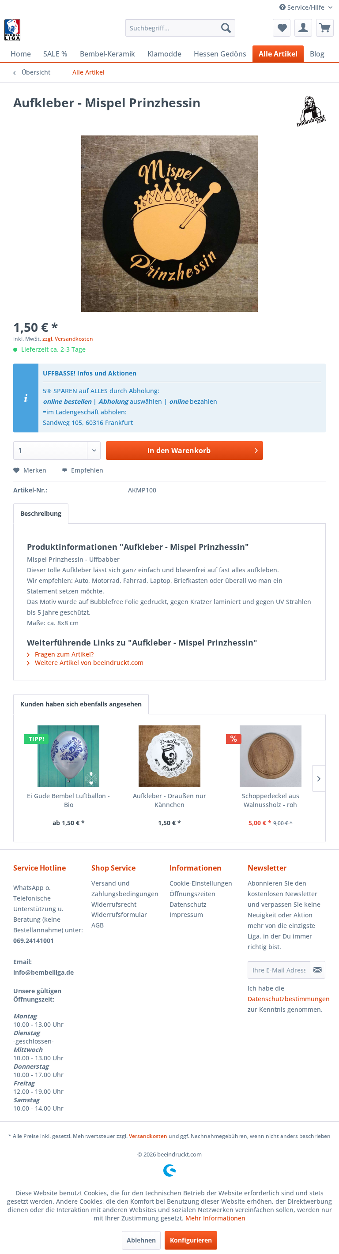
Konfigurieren (191, 1240)
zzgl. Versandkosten (67, 338)
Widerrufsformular (119, 914)
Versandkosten (148, 1136)
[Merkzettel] (281, 28)
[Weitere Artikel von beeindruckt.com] (311, 111)
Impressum (186, 914)
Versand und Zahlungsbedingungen (124, 888)
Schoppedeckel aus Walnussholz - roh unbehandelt (270, 800)
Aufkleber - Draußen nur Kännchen (169, 800)
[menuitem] (180, 28)
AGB (97, 925)
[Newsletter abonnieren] (317, 970)
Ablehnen (141, 1240)
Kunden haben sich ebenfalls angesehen (81, 704)
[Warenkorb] (325, 28)
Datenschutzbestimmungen (289, 999)
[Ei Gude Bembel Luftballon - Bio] (69, 756)
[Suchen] (226, 28)
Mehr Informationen (215, 1218)
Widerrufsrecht (113, 904)
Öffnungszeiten (192, 894)
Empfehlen (86, 470)
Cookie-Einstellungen (201, 883)
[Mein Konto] (303, 28)
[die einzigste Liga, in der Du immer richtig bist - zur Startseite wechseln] (12, 30)
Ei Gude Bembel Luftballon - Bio (68, 800)
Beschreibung (40, 513)
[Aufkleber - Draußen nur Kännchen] (170, 756)
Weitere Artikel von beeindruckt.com (88, 662)
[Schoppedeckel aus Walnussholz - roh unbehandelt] (270, 756)
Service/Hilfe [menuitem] (306, 7)
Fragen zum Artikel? (63, 654)
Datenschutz (188, 904)
